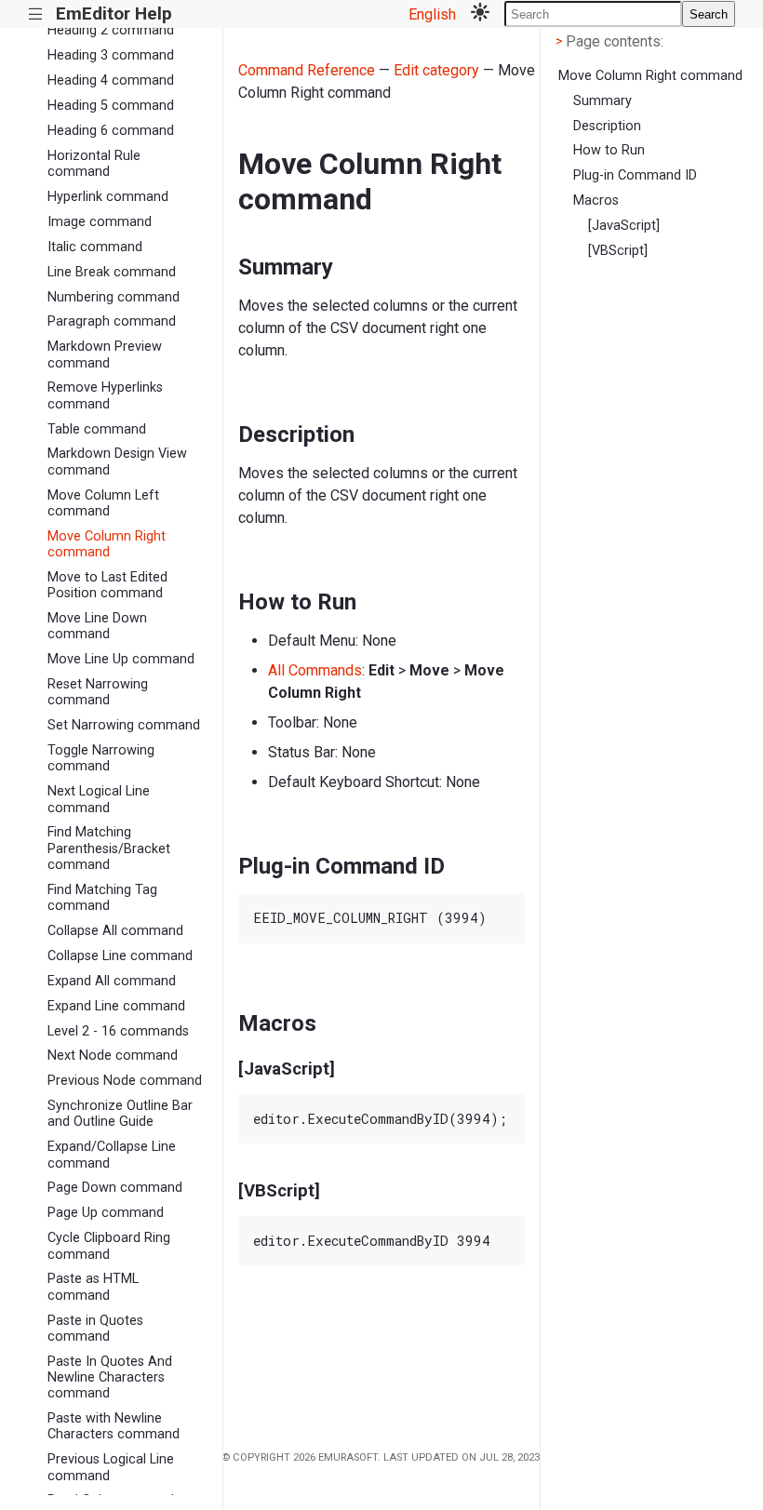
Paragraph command (111, 321)
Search (708, 14)
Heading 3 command (110, 55)
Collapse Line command (120, 956)
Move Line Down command (97, 626)
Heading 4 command (110, 80)
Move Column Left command (103, 503)
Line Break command (111, 272)
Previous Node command (124, 1081)
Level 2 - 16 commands (118, 1031)
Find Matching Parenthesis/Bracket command (108, 848)
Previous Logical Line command (110, 1467)
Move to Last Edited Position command (107, 585)
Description (607, 126)
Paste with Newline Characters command (113, 1426)
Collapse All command (115, 931)
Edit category (436, 70)
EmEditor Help (114, 13)
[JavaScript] (624, 226)
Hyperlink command (107, 197)
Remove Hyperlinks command (105, 395)
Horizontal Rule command (94, 164)
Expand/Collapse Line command (111, 1154)
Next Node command (112, 1055)
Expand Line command (116, 1006)
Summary (602, 101)
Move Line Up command (120, 659)
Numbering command (113, 297)
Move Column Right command (106, 544)
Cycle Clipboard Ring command (108, 1246)
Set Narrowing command (123, 725)
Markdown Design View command (117, 461)
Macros (596, 200)
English (432, 14)
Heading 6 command (110, 131)
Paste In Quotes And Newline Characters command (109, 1378)
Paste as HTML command (93, 1287)
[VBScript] (618, 251)
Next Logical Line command (98, 799)
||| (36, 14)
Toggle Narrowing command (100, 758)
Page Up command (105, 1213)
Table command (96, 429)
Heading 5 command (110, 106)
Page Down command (114, 1188)
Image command (99, 222)
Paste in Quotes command (95, 1328)
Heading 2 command (110, 30)
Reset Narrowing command (97, 692)
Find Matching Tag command (102, 898)
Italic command (94, 247)
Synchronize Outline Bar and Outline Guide (120, 1113)
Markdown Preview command (104, 354)
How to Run (609, 150)
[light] (480, 14)
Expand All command (111, 981)
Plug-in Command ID (635, 175)
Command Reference (306, 70)
